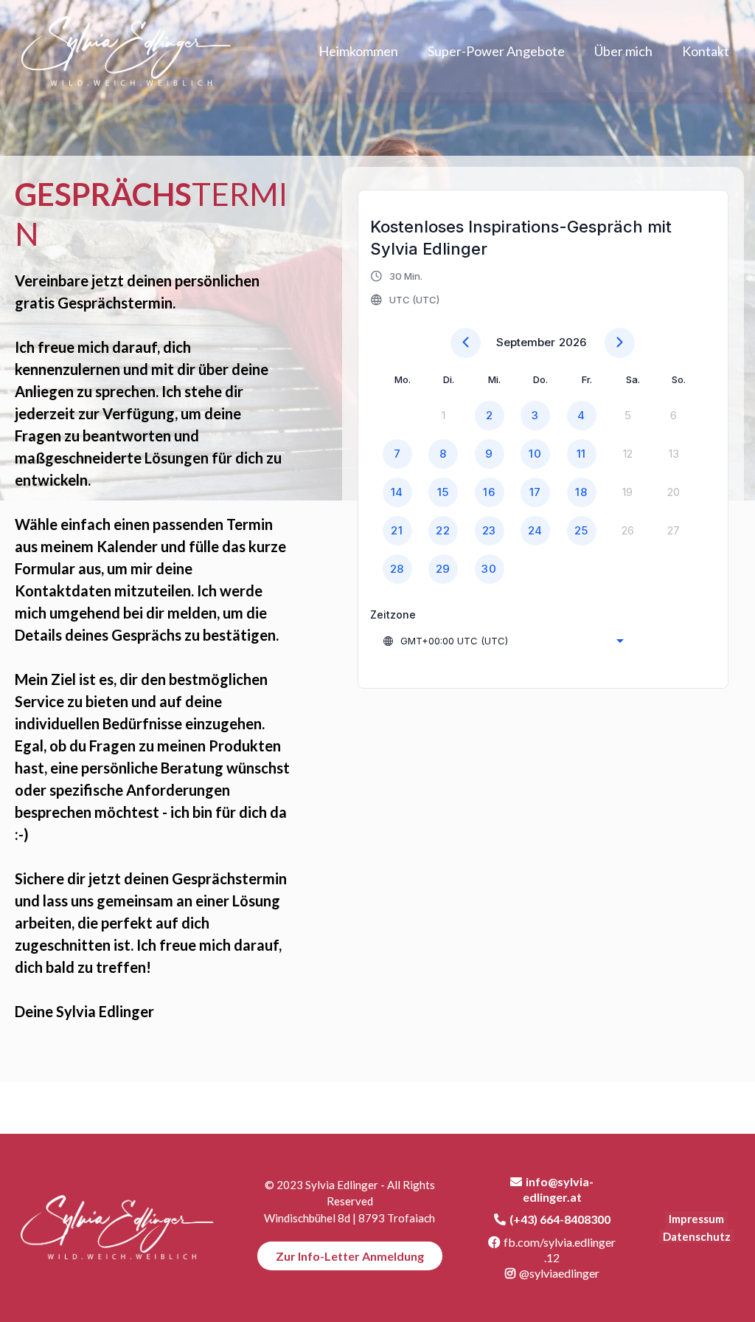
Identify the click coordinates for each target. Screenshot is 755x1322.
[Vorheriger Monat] (465, 343)
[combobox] (503, 640)
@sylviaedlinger (559, 1273)
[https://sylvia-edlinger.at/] (116, 1228)
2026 (572, 342)
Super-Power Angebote (496, 51)
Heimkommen (358, 51)
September (525, 342)
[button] (406, 287)
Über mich (623, 51)
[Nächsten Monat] (620, 343)
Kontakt (705, 51)
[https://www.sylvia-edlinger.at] (125, 51)
